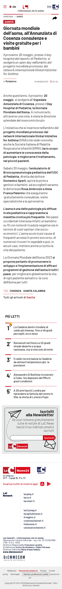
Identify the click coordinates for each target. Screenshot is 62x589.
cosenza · (16, 290)
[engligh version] (11, 6)
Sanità (20, 16)
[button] (55, 18)
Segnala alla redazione (28, 571)
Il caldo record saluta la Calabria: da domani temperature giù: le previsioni (33, 362)
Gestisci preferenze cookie (35, 574)
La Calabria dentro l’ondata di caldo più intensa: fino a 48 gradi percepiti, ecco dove (33, 330)
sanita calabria (34, 290)
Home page (8, 16)
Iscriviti (49, 438)
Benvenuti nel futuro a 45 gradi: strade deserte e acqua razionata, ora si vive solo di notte (33, 346)
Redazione (11, 571)
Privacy (43, 571)
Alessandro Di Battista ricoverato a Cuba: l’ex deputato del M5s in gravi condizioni (33, 378)
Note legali (15, 574)
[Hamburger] (5, 6)
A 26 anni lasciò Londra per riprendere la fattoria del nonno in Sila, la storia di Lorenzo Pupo (33, 394)
